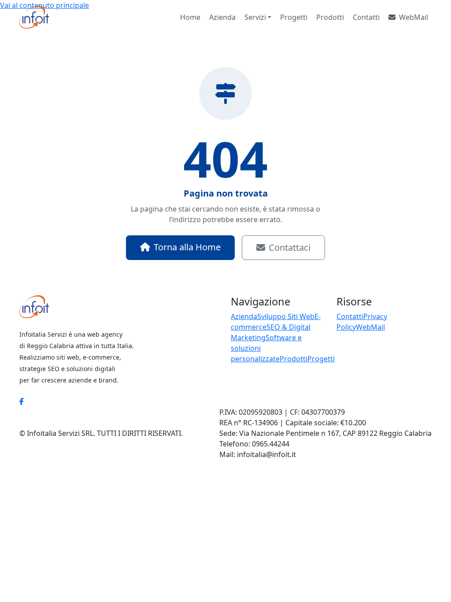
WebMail (413, 17)
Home (190, 17)
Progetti (293, 17)
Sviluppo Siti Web (285, 316)
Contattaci (290, 247)
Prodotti (330, 17)
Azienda (222, 17)
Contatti (366, 17)
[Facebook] (21, 401)
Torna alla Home (187, 247)
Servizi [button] (255, 17)
